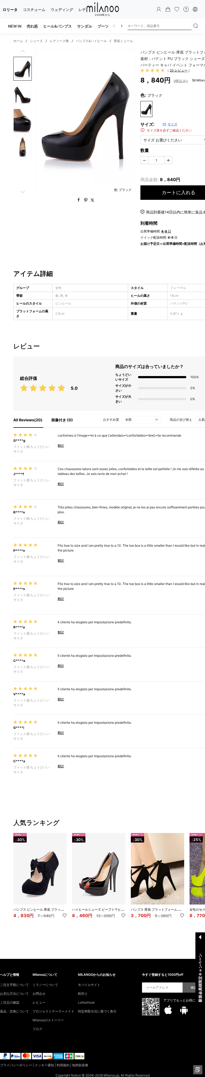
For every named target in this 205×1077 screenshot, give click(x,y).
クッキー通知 (44, 1065)
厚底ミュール (123, 41)
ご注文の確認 (9, 1002)
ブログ (37, 1029)
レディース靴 (59, 41)
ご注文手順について (14, 985)
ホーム (18, 41)
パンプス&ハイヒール (91, 41)
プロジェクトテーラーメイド (53, 1011)
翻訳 (61, 446)
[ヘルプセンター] (186, 9)
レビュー (39, 1002)
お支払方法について (14, 994)
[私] (158, 9)
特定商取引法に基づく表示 (97, 1011)
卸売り (83, 994)
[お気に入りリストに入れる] (64, 915)
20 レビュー (179, 70)
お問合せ (39, 994)
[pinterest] (86, 200)
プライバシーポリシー (16, 1065)
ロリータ (10, 9)
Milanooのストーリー (48, 1020)
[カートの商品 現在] (167, 9)
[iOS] (168, 1010)
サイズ (172, 124)
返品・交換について (14, 1011)
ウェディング (62, 9)
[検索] (196, 26)
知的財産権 (80, 1065)
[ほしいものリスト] (177, 9)
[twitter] (92, 200)
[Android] (184, 1010)
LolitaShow (86, 1002)
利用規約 (63, 1065)
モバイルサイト (89, 985)
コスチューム (34, 9)
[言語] (195, 9)
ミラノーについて (45, 985)
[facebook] (79, 200)
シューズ (36, 41)
